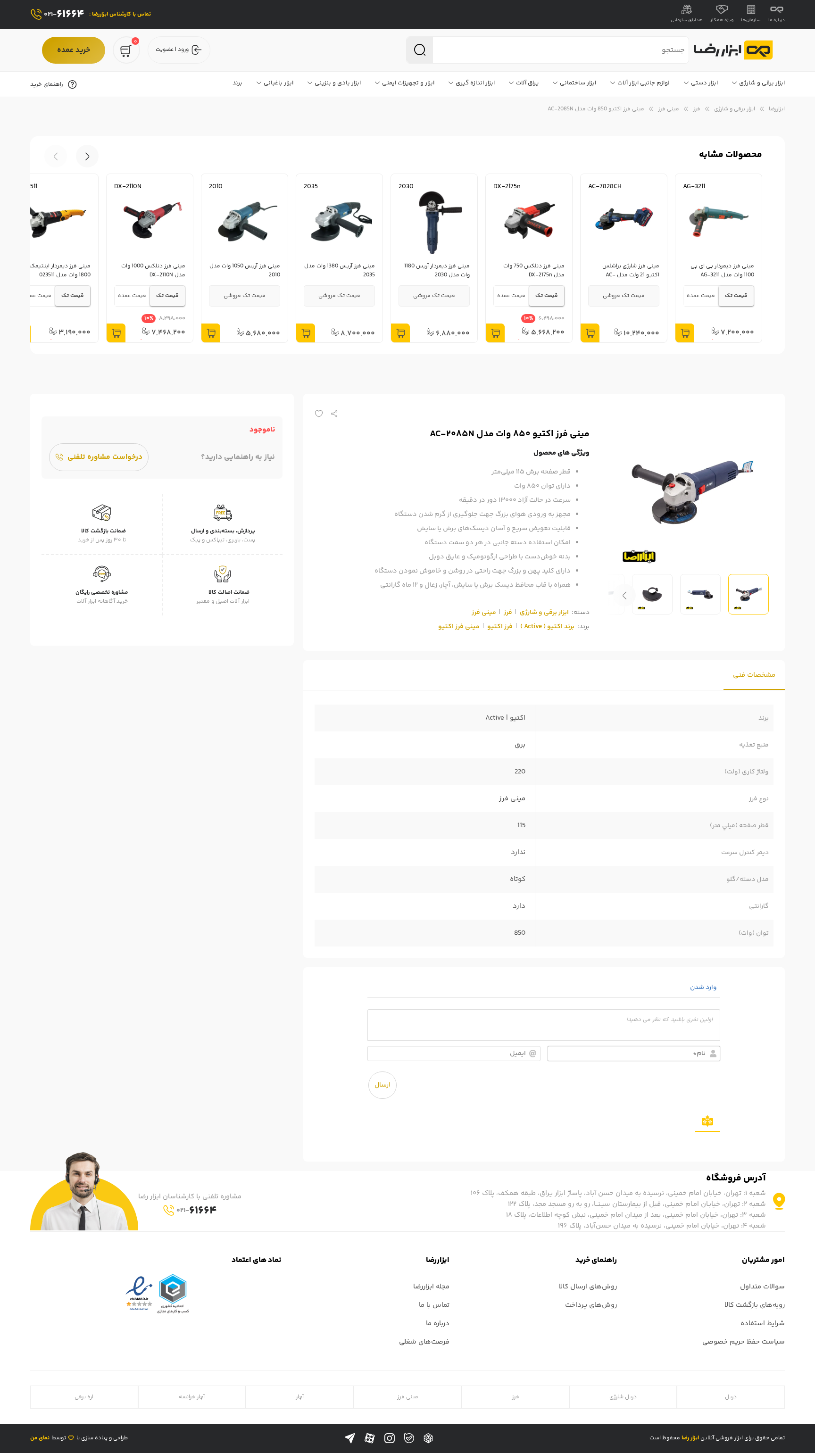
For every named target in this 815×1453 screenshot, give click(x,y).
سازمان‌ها (751, 20)
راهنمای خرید (46, 84)
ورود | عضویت (172, 49)
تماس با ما (434, 1305)
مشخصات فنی (754, 675)
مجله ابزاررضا (431, 1286)
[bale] (409, 1438)
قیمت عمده (701, 295)
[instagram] (389, 1438)
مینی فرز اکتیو (459, 627)
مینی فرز (668, 109)
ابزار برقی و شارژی (734, 109)
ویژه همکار (721, 20)
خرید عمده (73, 50)
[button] (55, 156)
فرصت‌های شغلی (424, 1342)
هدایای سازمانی (687, 20)
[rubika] (428, 1438)
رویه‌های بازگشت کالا (754, 1305)
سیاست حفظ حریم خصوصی (743, 1342)
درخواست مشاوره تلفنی (104, 457)
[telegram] (350, 1438)
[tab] (754, 675)
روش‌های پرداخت (591, 1305)
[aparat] (370, 1438)
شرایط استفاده (762, 1323)
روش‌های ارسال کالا (588, 1286)
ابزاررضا (777, 109)
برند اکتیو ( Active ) (547, 627)
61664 (64, 14)
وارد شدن (704, 987)
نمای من (40, 1438)
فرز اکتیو (500, 627)
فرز (696, 109)
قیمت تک (736, 295)
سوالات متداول (762, 1286)
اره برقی (84, 1397)
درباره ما (776, 20)
